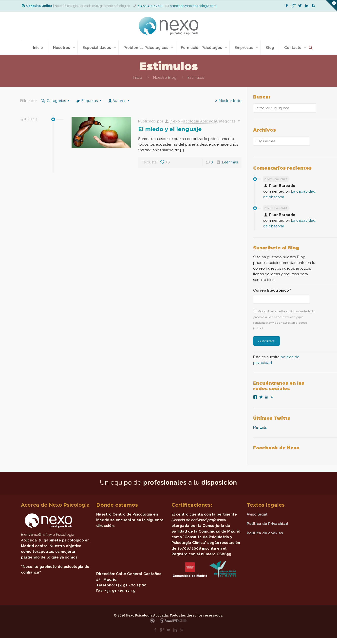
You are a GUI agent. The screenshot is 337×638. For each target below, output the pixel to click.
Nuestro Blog (164, 77)
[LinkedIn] (306, 5)
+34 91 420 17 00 (150, 6)
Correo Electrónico (272, 290)
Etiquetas (89, 101)
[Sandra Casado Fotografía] (153, 622)
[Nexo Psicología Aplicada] (168, 26)
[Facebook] (286, 5)
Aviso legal (257, 514)
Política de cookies (265, 533)
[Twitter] (300, 5)
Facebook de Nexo (276, 448)
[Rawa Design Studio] (172, 622)
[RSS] (313, 5)
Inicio (137, 77)
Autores (119, 101)
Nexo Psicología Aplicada (193, 121)
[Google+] (293, 5)
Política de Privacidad (267, 523)
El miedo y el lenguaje (170, 129)
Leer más (230, 162)
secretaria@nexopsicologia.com (193, 6)
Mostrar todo (230, 101)
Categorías (56, 101)
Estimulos (195, 77)
